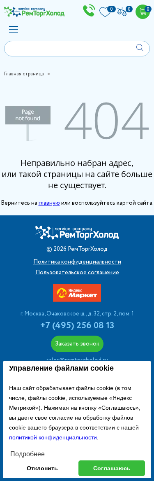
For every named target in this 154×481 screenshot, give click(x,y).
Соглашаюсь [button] (112, 468)
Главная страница (24, 73)
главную (49, 203)
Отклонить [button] (42, 468)
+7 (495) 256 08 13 (77, 326)
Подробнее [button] (27, 454)
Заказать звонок (77, 344)
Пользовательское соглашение (77, 272)
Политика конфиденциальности (77, 262)
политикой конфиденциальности (53, 437)
